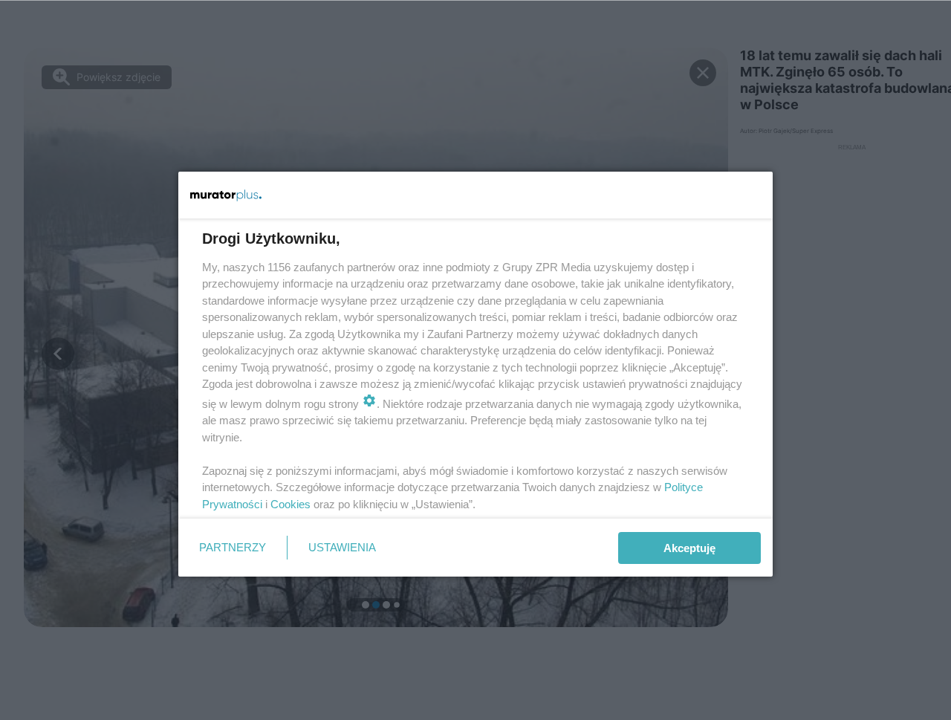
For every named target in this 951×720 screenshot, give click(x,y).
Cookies (290, 504)
